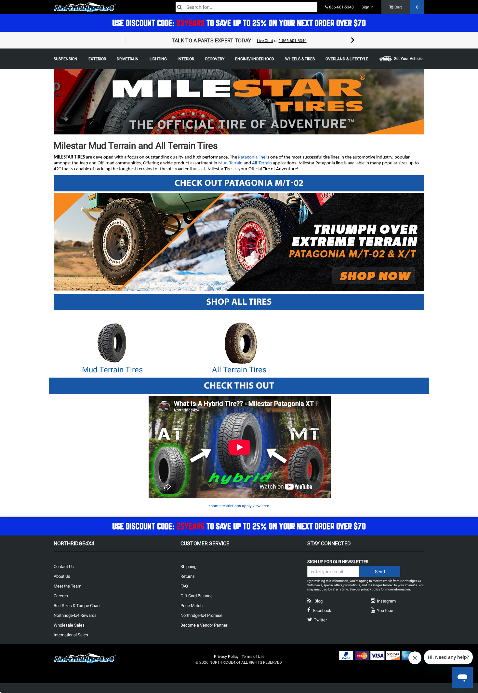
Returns (187, 576)
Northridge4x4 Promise (201, 615)
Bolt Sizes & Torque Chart (77, 605)
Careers (61, 595)
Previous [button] (125, 40)
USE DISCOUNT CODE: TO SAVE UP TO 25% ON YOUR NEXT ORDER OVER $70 (239, 23)
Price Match (191, 605)
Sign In (368, 7)
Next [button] (353, 40)
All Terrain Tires (239, 369)
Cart (405, 7)
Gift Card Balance (196, 595)
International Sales (71, 634)
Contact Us (64, 566)
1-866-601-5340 (293, 40)
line (261, 157)
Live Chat (265, 40)
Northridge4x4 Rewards (75, 615)
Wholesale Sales (69, 625)
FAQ (184, 586)
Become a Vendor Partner (203, 625)
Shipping (188, 566)
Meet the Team (67, 586)
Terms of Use (253, 656)
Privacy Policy (226, 656)
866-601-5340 (341, 7)
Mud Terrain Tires (112, 369)
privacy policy (370, 589)
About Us (62, 576)
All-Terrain (262, 163)
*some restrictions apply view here (239, 506)
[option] (239, 40)
